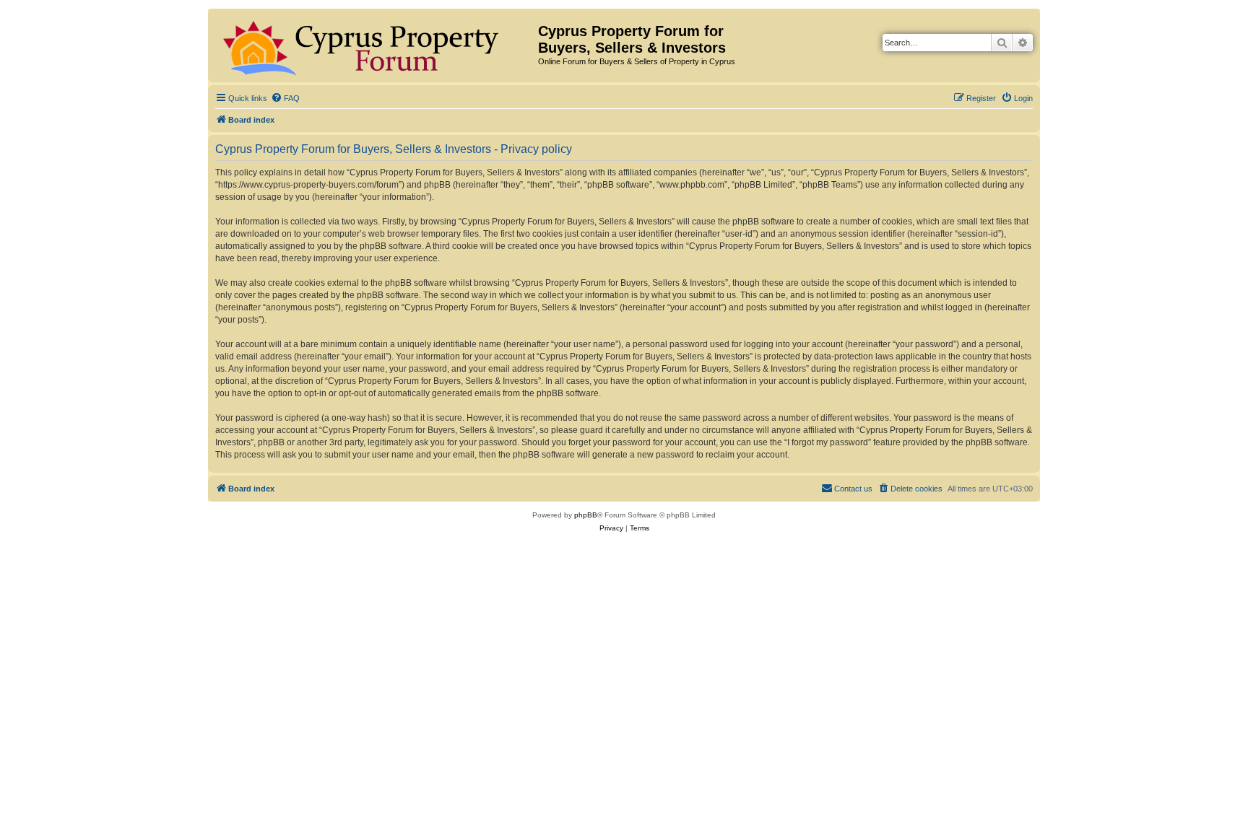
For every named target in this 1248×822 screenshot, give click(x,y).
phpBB (585, 515)
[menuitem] (285, 98)
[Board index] (375, 45)
